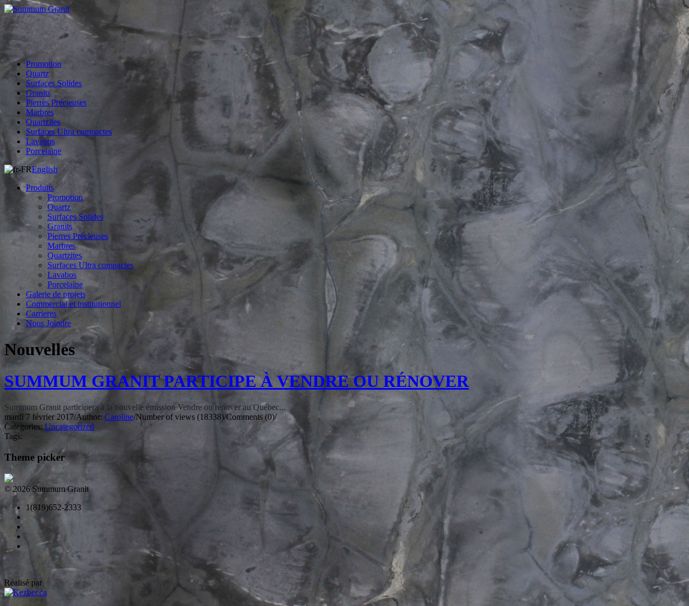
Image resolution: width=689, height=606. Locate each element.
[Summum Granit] (344, 9)
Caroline (118, 416)
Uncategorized (69, 426)
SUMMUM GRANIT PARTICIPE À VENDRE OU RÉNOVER (236, 381)
